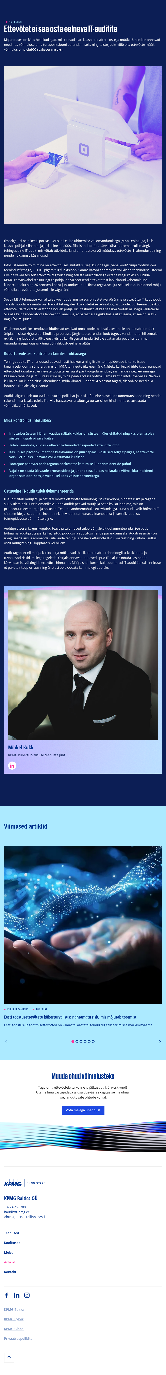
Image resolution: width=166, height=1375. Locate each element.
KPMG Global (14, 1329)
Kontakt (10, 1272)
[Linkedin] (83, 766)
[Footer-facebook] (9, 1295)
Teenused (11, 1233)
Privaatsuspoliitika (18, 1338)
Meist (8, 1252)
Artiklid (9, 1262)
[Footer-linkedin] (19, 1295)
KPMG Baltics (14, 1309)
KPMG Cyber (13, 1319)
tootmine (42, 1009)
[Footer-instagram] (29, 1295)
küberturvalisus (18, 1009)
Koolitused (12, 1243)
